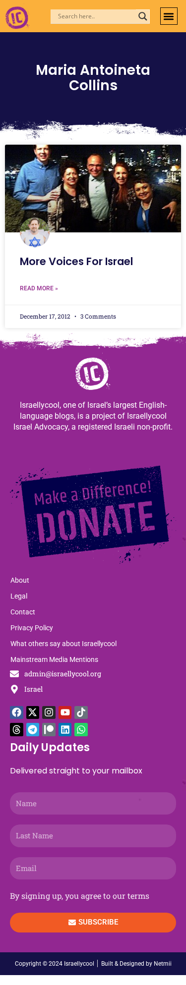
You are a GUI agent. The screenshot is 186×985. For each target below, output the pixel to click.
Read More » (39, 288)
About (19, 580)
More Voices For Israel (76, 261)
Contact (22, 612)
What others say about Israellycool (63, 644)
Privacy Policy (31, 628)
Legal (18, 596)
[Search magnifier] (143, 16)
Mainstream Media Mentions (54, 659)
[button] (169, 16)
